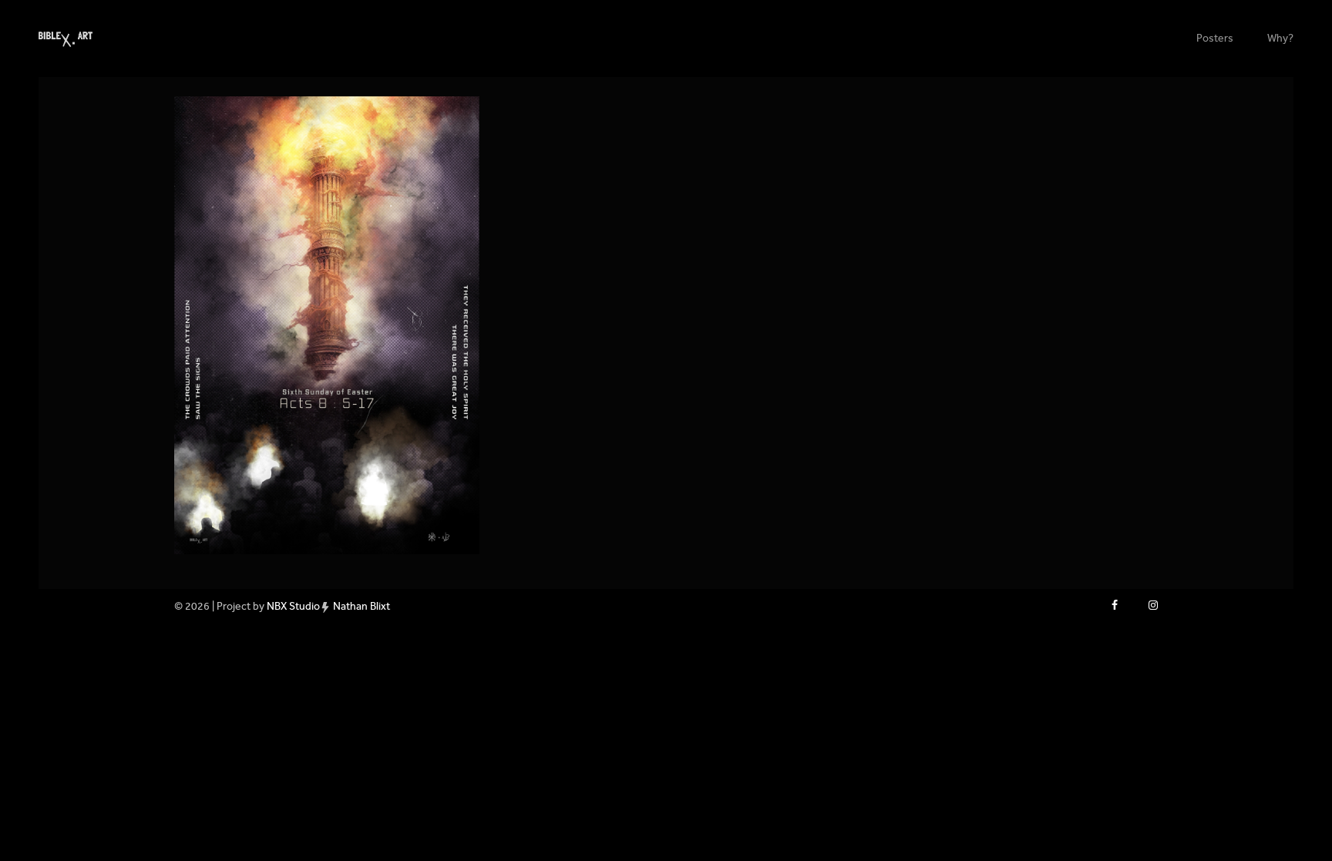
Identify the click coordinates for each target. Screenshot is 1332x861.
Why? (1280, 38)
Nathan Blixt (361, 606)
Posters (1214, 38)
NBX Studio (293, 606)
